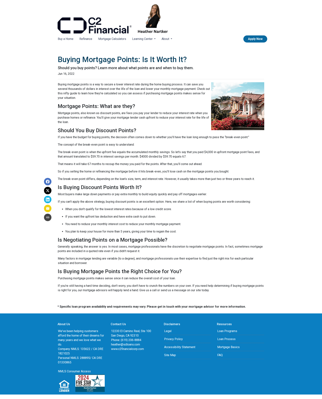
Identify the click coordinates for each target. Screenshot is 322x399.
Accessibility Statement (179, 347)
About (166, 39)
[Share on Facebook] (47, 181)
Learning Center (142, 39)
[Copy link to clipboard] (47, 217)
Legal (167, 331)
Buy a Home (65, 39)
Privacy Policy (173, 339)
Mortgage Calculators (112, 39)
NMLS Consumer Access (74, 371)
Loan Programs (227, 331)
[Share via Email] (47, 208)
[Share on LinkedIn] (47, 199)
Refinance (85, 39)
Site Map (170, 355)
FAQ (220, 355)
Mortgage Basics (228, 347)
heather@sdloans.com (125, 344)
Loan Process (226, 339)
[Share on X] (47, 190)
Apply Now (255, 39)
